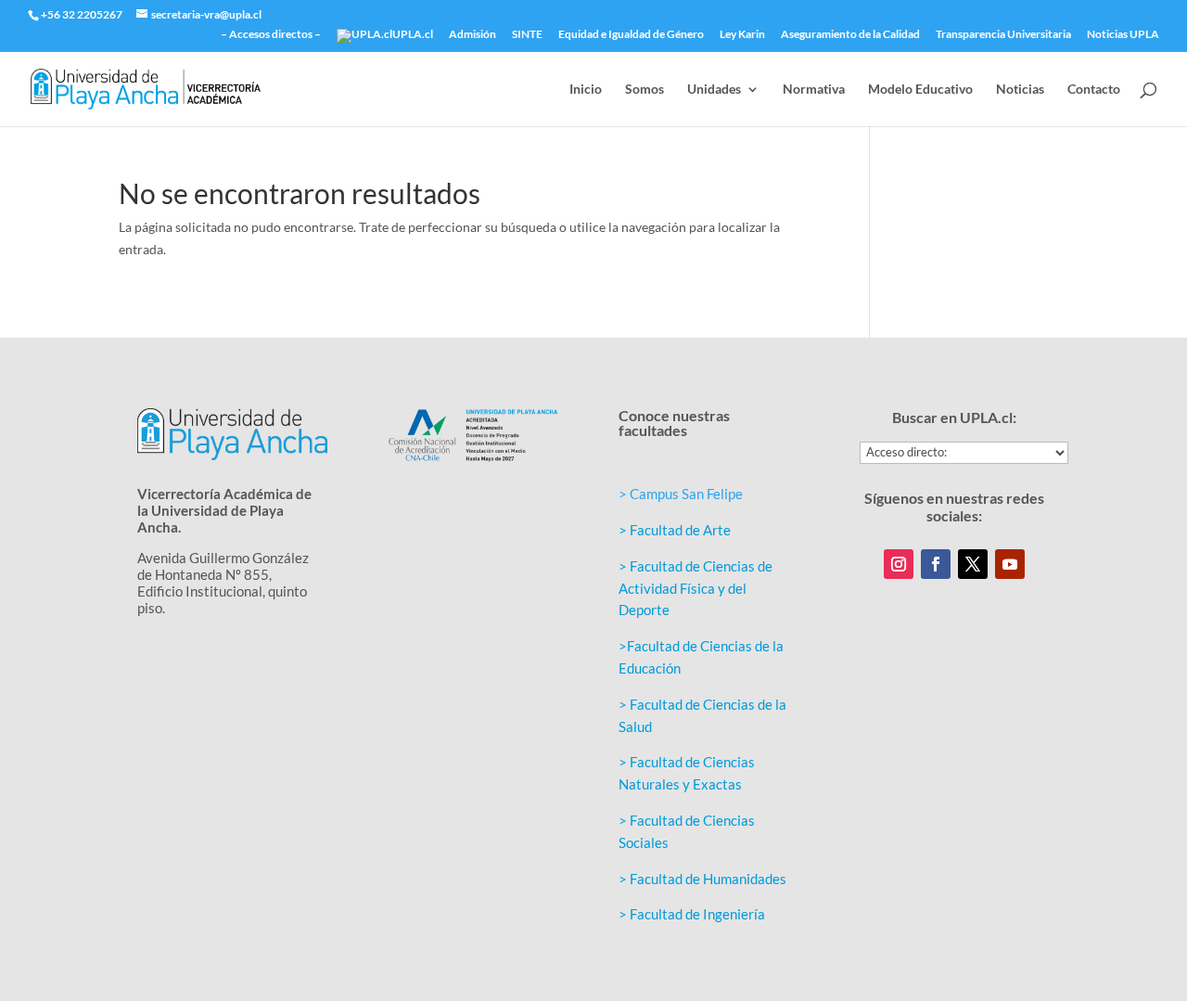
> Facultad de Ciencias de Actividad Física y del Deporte (695, 588)
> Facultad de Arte (675, 529)
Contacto (1093, 89)
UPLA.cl (412, 35)
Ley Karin (742, 35)
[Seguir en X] (973, 564)
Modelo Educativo (920, 89)
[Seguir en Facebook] (936, 564)
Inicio (585, 89)
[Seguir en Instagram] (898, 564)
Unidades (714, 89)
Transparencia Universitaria (1003, 35)
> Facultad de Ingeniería (692, 914)
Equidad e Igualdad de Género (631, 35)
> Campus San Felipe (681, 493)
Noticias (1020, 89)
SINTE (527, 35)
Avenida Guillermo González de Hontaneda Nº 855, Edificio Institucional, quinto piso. (223, 582)
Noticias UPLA (1123, 35)
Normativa (814, 89)
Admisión (472, 35)
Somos (644, 89)
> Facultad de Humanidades (702, 878)
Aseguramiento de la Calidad (850, 35)
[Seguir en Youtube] (1010, 564)
